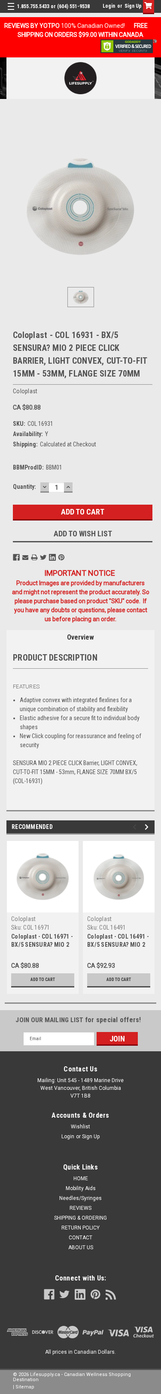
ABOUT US (80, 1247)
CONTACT (80, 1238)
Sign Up (133, 6)
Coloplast (23, 918)
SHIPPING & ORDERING (80, 1218)
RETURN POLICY (80, 1228)
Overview (80, 637)
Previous (136, 827)
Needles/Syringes (80, 1198)
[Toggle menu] (12, 12)
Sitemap (24, 1387)
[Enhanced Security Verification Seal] (128, 45)
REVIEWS (80, 1208)
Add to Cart (42, 979)
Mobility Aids (81, 1188)
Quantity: (24, 486)
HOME (80, 1179)
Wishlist (80, 1127)
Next (148, 827)
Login (109, 6)
